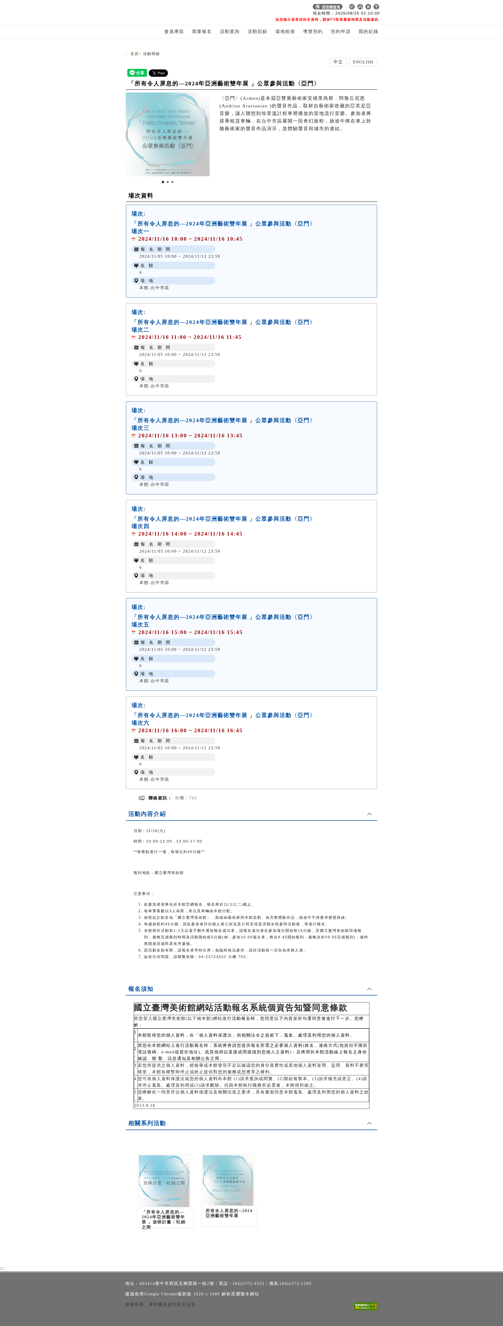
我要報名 (202, 31)
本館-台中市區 (154, 287)
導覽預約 (313, 31)
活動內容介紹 (147, 814)
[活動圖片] (168, 134)
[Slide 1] (163, 182)
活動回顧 (257, 31)
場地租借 (285, 31)
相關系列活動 (147, 1123)
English (363, 61)
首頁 (134, 54)
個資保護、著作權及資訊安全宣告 (160, 1304)
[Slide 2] (168, 182)
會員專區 (174, 31)
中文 (338, 61)
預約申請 (341, 31)
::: (125, 54)
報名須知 (141, 989)
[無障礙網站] (367, 1310)
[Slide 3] (172, 182)
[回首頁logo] (160, 8)
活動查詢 (230, 31)
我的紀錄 (369, 31)
